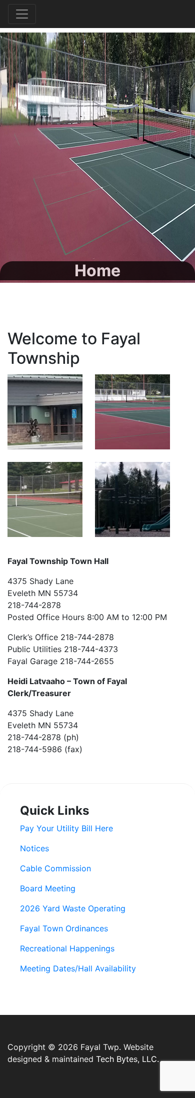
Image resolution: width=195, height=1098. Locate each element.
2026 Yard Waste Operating (73, 908)
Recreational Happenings (67, 948)
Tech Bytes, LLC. (127, 1059)
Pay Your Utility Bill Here (66, 828)
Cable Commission (55, 868)
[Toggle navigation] (22, 14)
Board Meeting (48, 888)
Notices (34, 848)
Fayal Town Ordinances (64, 928)
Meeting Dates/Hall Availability (78, 968)
